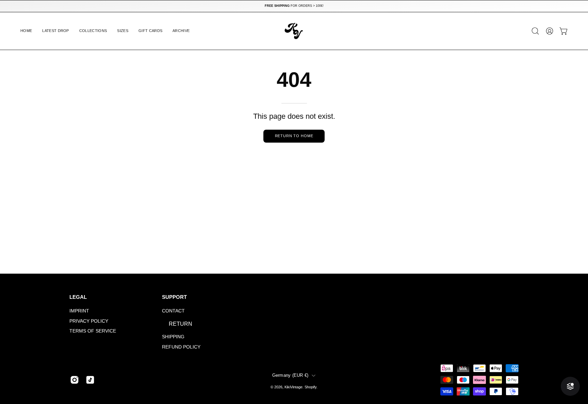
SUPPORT (174, 297)
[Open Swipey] (570, 386)
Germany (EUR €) (290, 375)
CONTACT (173, 310)
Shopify (310, 387)
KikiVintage (293, 387)
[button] (93, 31)
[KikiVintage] (294, 31)
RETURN (180, 324)
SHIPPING (173, 336)
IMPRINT (79, 310)
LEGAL (78, 297)
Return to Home (294, 136)
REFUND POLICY (181, 347)
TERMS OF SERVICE (92, 331)
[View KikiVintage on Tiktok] (90, 380)
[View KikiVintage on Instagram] (74, 380)
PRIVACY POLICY (88, 321)
